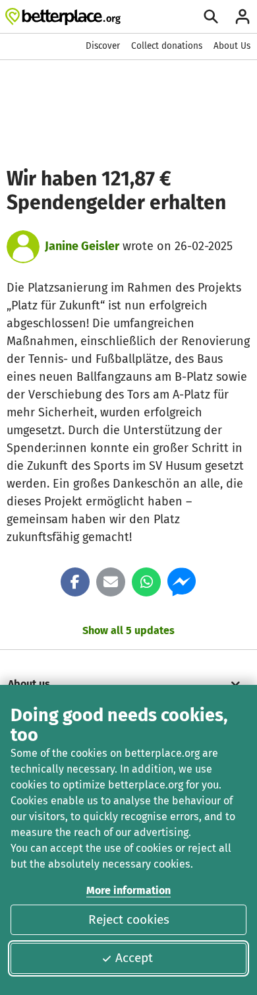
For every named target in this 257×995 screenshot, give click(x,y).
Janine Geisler (82, 246)
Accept (134, 957)
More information (128, 890)
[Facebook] (75, 581)
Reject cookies (128, 919)
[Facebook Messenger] (181, 581)
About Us (232, 45)
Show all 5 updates (128, 630)
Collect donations (166, 45)
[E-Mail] (110, 581)
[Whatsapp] (146, 581)
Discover (103, 45)
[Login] (242, 16)
